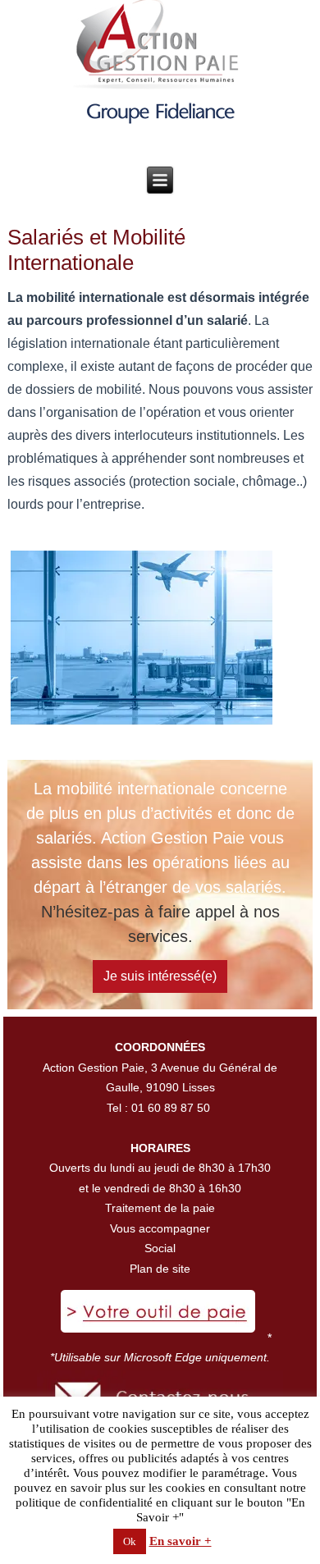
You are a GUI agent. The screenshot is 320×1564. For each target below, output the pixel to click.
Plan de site (160, 1268)
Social (160, 1248)
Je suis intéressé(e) (160, 976)
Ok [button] (129, 1541)
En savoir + (180, 1541)
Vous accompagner (160, 1228)
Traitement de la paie (160, 1207)
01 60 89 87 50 (170, 1107)
